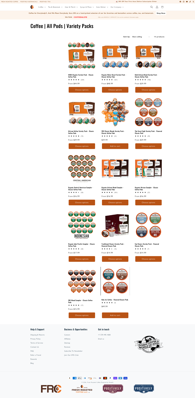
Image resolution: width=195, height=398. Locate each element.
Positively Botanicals (28, 2)
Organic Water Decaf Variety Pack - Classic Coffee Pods (114, 76)
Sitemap (67, 343)
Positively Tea (45, 2)
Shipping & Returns (37, 335)
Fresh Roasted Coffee (9, 2)
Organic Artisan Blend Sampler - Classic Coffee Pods (113, 188)
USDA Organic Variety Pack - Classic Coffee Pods (80, 76)
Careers (67, 335)
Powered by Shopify (107, 382)
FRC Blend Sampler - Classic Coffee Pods (80, 301)
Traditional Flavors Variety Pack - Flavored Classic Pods (113, 245)
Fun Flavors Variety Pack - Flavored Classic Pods (147, 245)
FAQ (32, 351)
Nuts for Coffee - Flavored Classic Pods (115, 300)
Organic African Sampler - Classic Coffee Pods (146, 188)
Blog (32, 363)
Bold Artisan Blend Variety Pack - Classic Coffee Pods (146, 76)
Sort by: (126, 37)
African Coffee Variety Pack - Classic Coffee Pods (81, 132)
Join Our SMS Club (71, 355)
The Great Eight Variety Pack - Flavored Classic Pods (148, 132)
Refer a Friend (35, 355)
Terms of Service (36, 343)
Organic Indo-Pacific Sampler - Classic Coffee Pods (81, 245)
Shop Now (161, 13)
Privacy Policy (35, 339)
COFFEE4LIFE (80, 17)
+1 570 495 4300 (104, 335)
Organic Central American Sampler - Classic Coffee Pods (80, 188)
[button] (42, 7)
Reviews (67, 347)
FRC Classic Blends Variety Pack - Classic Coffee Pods (113, 132)
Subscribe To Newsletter (73, 351)
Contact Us (34, 347)
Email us (101, 339)
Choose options (82, 90)
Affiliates (67, 339)
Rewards (33, 359)
